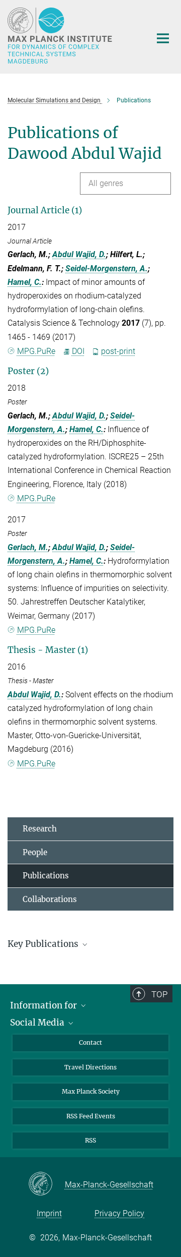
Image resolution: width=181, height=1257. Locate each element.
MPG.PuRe (36, 351)
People (35, 852)
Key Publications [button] (44, 944)
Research (40, 828)
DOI (78, 351)
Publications (46, 875)
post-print (118, 351)
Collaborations (50, 899)
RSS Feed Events (90, 1116)
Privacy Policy (119, 1213)
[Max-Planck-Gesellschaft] (46, 1184)
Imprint (49, 1213)
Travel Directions (90, 1067)
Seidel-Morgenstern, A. (106, 268)
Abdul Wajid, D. (79, 254)
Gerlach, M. (28, 547)
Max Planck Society (91, 1091)
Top (159, 994)
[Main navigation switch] (163, 38)
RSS (90, 1140)
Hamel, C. (25, 282)
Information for (44, 1005)
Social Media (38, 1022)
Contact (90, 1042)
